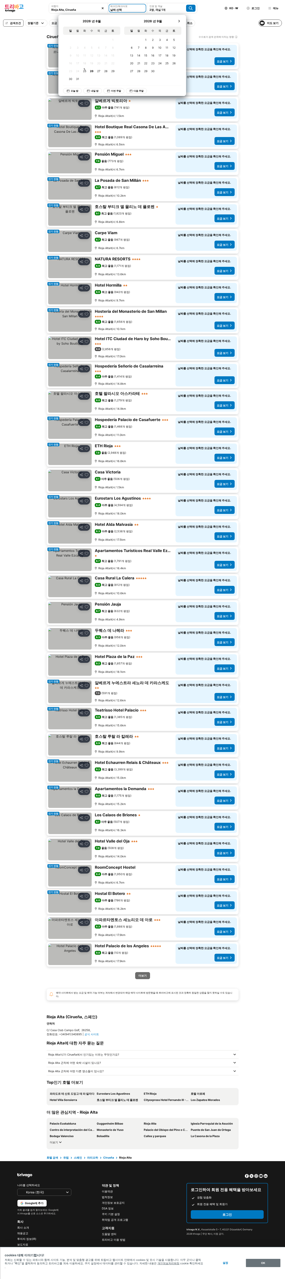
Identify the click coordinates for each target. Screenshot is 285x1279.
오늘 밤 (74, 90)
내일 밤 (95, 90)
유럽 (66, 1157)
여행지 (54, 6)
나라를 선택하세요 (28, 1185)
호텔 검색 (52, 1157)
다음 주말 (139, 90)
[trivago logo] (14, 8)
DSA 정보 (108, 1208)
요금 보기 (222, 61)
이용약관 (107, 1191)
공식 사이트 (91, 1034)
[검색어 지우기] (102, 8)
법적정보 (107, 1197)
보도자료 (22, 1244)
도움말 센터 (109, 1234)
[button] (78, 8)
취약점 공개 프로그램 (115, 1219)
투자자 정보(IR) (26, 1238)
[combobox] (78, 8)
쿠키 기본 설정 (111, 1214)
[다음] (179, 21)
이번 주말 (116, 90)
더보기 (54, 1142)
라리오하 (92, 1157)
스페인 (78, 1157)
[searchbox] (78, 10)
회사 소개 (23, 1227)
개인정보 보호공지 (113, 1202)
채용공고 (22, 1233)
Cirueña (108, 1157)
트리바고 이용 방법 (113, 1239)
